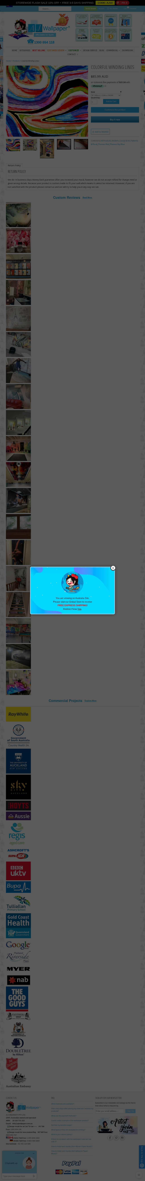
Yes (79, 609)
